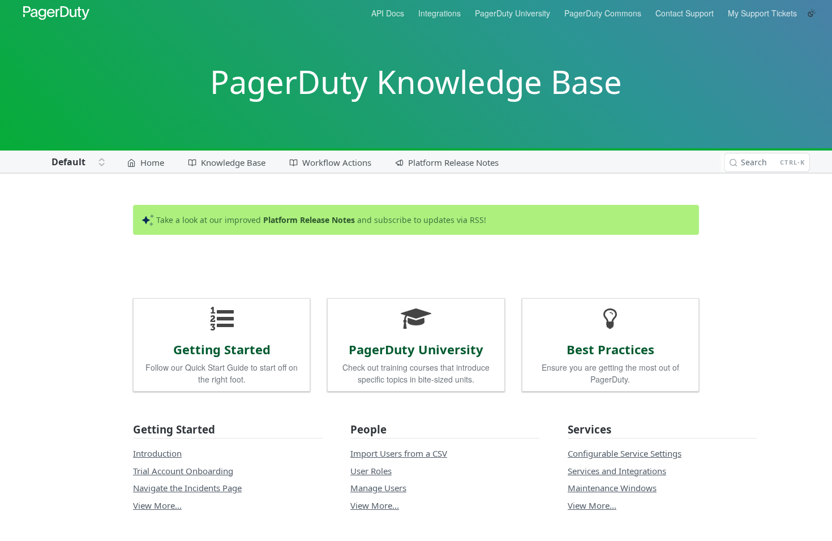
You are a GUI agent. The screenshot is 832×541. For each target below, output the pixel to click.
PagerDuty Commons (602, 13)
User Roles (371, 470)
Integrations (439, 13)
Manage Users (378, 487)
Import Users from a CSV (398, 453)
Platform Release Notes (309, 219)
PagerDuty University (512, 13)
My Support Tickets (762, 13)
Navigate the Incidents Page (187, 487)
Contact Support (684, 13)
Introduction (157, 453)
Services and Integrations (617, 470)
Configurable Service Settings (624, 453)
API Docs (387, 13)
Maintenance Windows (612, 487)
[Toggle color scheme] (811, 13)
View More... (157, 505)
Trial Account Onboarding (183, 470)
